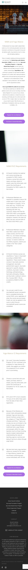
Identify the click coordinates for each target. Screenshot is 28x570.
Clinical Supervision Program (14, 508)
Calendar (14, 510)
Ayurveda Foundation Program (14, 503)
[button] (26, 2)
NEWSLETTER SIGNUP (15, 530)
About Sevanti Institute (14, 501)
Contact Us (14, 513)
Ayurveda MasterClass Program (14, 505)
